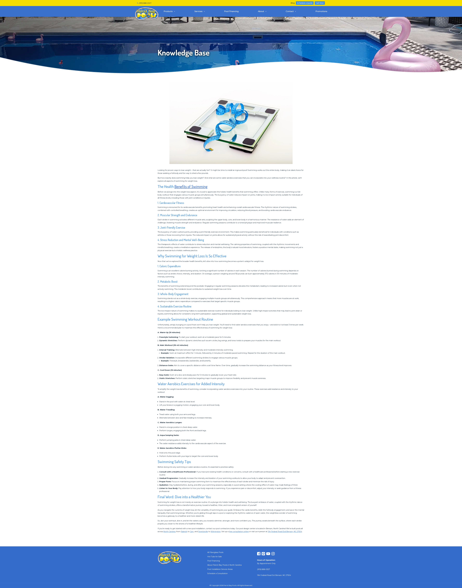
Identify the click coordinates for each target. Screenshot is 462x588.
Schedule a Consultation (217, 573)
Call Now (320, 3)
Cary (192, 531)
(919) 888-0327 (145, 3)
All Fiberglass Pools (215, 552)
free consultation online (239, 531)
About (261, 11)
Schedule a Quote (304, 3)
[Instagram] (273, 554)
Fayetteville (203, 531)
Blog (293, 3)
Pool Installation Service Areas (220, 569)
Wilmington (216, 531)
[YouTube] (268, 554)
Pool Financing (231, 11)
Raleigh (184, 531)
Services (198, 11)
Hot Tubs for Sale (214, 557)
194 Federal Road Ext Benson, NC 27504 (274, 575)
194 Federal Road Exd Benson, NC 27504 (285, 531)
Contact (290, 11)
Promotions (321, 11)
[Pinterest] (263, 554)
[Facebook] (258, 554)
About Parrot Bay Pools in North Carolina (224, 565)
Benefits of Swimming (190, 186)
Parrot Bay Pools (147, 14)
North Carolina (169, 531)
